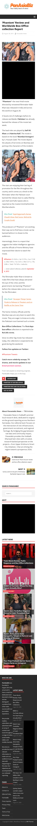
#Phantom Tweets (9, 354)
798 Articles (28, 411)
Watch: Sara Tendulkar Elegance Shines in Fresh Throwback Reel (17, 612)
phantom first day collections (15, 386)
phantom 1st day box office (13, 382)
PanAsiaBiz (5, 683)
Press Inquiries (6, 801)
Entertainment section (11, 366)
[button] (34, 16)
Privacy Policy (6, 805)
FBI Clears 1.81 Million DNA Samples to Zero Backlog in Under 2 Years (18, 777)
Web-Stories (5, 815)
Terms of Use (6, 812)
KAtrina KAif (11, 379)
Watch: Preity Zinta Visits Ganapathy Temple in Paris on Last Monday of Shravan (18, 636)
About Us (5, 787)
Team (3, 808)
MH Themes (30, 821)
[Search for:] (18, 493)
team (10, 695)
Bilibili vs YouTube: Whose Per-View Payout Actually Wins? (18, 587)
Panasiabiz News (21, 33)
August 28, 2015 (8, 33)
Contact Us (5, 791)
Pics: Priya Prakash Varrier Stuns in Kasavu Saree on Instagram (18, 662)
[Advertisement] (18, 80)
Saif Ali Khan (8, 390)
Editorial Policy (6, 794)
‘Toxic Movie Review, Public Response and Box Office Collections (18, 562)
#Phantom (7, 259)
